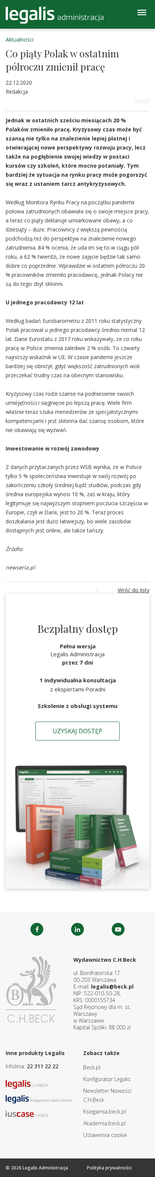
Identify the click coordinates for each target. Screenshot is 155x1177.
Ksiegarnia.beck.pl (104, 1111)
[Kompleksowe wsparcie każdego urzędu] (54, 15)
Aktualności (19, 39)
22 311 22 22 (42, 1066)
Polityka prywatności (109, 1168)
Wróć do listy (133, 590)
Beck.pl (91, 1067)
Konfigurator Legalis (107, 1079)
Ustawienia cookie (105, 1134)
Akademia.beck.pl (104, 1123)
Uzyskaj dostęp (77, 731)
